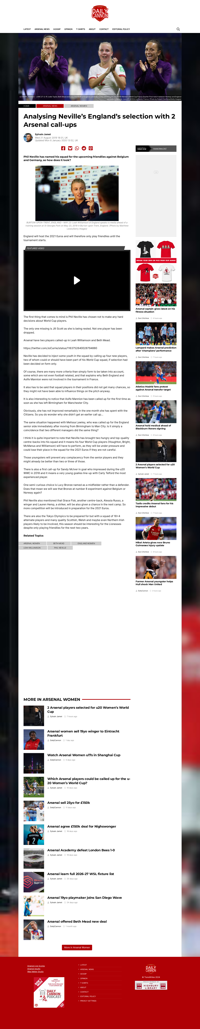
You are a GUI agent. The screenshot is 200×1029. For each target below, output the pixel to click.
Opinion (68, 29)
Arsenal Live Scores (36, 966)
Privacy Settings (88, 1001)
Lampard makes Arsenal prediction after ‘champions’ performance (156, 349)
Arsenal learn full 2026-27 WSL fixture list (80, 874)
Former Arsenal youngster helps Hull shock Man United (154, 583)
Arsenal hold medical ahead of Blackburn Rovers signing (153, 427)
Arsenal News (42, 29)
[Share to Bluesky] (70, 148)
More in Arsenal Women (52, 699)
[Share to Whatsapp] (77, 148)
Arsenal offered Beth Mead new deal (77, 921)
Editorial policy (121, 29)
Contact (104, 29)
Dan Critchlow (143, 318)
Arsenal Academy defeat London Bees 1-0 (81, 850)
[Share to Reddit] (84, 148)
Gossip (57, 29)
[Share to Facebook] (63, 148)
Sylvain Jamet (43, 134)
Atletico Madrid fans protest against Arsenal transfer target (153, 388)
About (92, 29)
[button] (178, 29)
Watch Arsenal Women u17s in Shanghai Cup (83, 755)
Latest (27, 29)
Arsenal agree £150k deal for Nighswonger (81, 826)
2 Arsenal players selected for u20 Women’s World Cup (155, 466)
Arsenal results (33, 969)
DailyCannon (55, 740)
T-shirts (80, 29)
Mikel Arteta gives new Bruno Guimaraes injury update (153, 544)
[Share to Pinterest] (90, 148)
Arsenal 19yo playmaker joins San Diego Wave (84, 898)
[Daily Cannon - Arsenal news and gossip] (100, 13)
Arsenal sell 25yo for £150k (68, 803)
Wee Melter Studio (35, 971)
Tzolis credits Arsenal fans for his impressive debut (154, 505)
